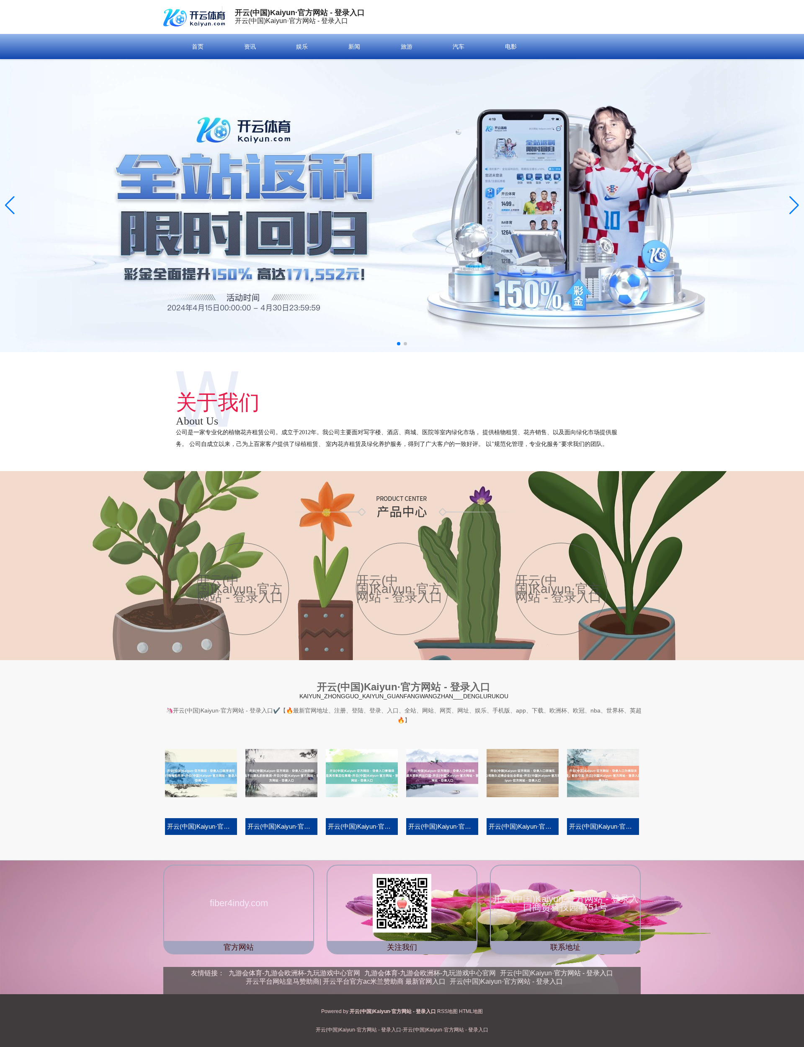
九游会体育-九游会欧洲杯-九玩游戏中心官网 (294, 973)
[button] (794, 205)
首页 (198, 46)
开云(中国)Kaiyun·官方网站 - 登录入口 (556, 973)
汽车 (458, 46)
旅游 (406, 46)
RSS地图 (447, 1011)
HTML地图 (471, 1011)
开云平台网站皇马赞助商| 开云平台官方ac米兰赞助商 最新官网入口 (346, 981)
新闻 (354, 46)
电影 (511, 46)
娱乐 (302, 46)
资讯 (250, 46)
